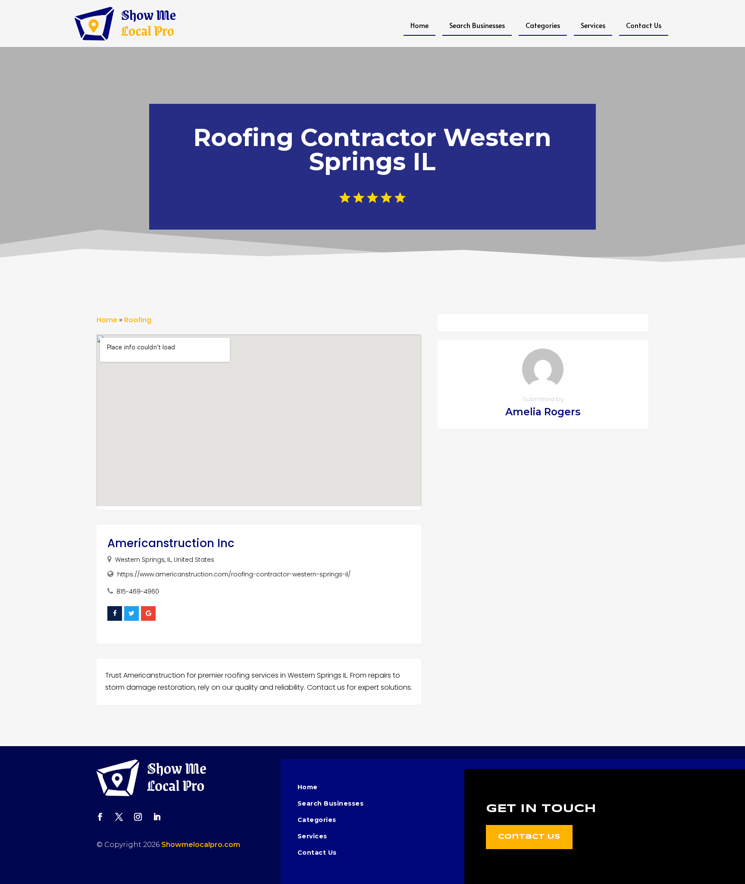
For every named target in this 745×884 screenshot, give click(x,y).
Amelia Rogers (542, 412)
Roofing (137, 320)
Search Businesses (477, 25)
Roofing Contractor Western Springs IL (372, 149)
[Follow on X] (119, 817)
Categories (543, 25)
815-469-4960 (137, 591)
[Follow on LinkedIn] (157, 817)
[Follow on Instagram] (138, 817)
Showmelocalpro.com (200, 844)
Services (593, 25)
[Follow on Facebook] (100, 817)
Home (419, 25)
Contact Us (643, 25)
